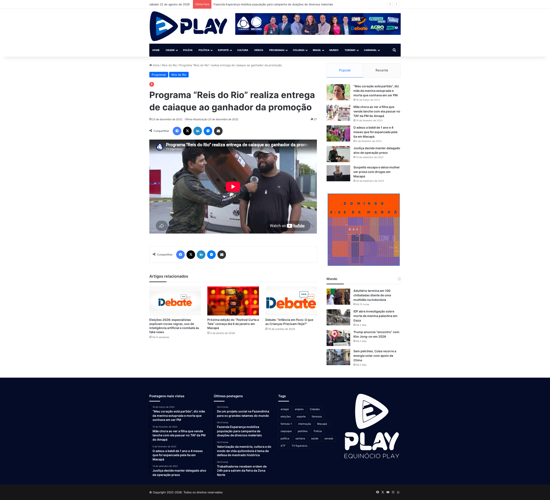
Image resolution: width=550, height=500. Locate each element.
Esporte (223, 50)
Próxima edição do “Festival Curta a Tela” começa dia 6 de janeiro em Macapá (233, 324)
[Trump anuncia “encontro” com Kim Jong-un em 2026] (338, 338)
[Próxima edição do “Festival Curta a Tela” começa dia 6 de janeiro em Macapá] (233, 300)
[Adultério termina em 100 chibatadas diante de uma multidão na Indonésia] (338, 297)
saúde (314, 438)
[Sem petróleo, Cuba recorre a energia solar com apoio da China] (338, 357)
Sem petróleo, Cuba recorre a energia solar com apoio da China (374, 355)
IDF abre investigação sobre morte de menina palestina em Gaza (375, 315)
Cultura (242, 50)
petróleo (303, 431)
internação (304, 423)
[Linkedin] (197, 131)
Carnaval (370, 50)
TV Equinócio (299, 445)
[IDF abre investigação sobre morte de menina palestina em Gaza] (338, 317)
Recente (382, 70)
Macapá (322, 423)
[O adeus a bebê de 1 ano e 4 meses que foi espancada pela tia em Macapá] (338, 133)
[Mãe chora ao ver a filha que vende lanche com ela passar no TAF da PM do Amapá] (338, 113)
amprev (299, 409)
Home (156, 50)
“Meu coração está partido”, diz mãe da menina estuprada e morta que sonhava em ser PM (376, 90)
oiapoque (286, 431)
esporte (301, 416)
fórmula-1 (286, 423)
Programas (276, 50)
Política (204, 50)
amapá (285, 409)
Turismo (350, 50)
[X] (187, 131)
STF (283, 445)
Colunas (298, 50)
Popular (345, 70)
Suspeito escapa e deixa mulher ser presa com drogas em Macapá (376, 171)
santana (300, 438)
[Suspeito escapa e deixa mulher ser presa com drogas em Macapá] (338, 173)
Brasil (317, 50)
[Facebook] (177, 131)
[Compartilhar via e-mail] (218, 131)
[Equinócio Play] (188, 26)
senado (328, 438)
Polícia (187, 50)
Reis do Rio (169, 65)
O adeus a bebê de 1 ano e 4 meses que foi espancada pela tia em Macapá (375, 132)
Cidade (170, 50)
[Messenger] (208, 131)
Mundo (334, 50)
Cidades (315, 409)
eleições (286, 416)
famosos (317, 416)
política (285, 438)
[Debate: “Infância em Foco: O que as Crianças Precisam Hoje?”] (291, 300)
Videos (258, 50)
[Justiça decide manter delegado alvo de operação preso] (338, 154)
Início (156, 65)
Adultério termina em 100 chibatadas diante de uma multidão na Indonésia (372, 295)
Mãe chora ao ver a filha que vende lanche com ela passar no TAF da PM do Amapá (376, 111)
